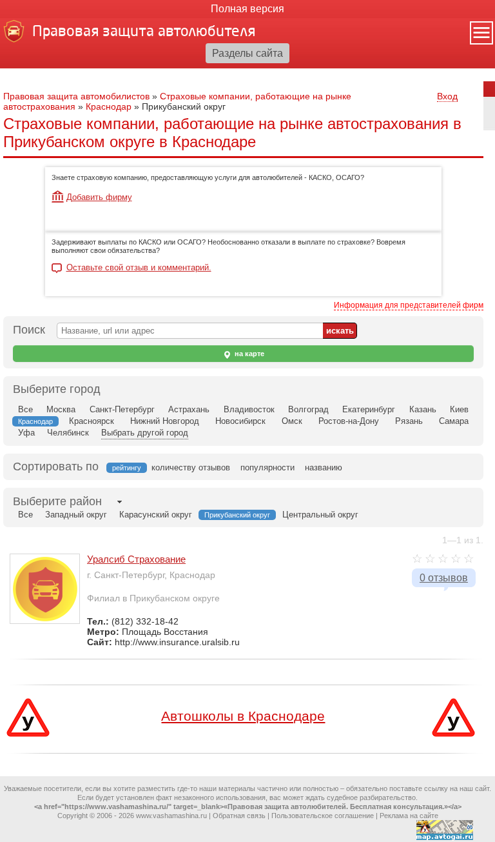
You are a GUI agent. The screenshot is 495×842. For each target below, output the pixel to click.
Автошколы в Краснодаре (243, 715)
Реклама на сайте (409, 815)
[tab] (57, 502)
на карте (248, 353)
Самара (454, 421)
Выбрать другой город (144, 432)
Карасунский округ (155, 514)
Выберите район (57, 501)
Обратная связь (239, 815)
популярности (267, 467)
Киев (459, 409)
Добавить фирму (99, 197)
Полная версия (247, 8)
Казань (422, 409)
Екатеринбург (368, 409)
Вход (447, 96)
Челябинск (68, 432)
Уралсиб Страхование (136, 559)
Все (25, 409)
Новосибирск (240, 421)
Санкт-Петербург (122, 409)
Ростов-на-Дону (348, 421)
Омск (292, 421)
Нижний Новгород (164, 421)
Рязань (409, 421)
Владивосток (249, 409)
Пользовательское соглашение (322, 815)
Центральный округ (320, 514)
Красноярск (91, 421)
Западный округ (76, 514)
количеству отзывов (190, 467)
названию (323, 467)
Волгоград (308, 409)
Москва (60, 409)
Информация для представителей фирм (408, 305)
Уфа (26, 432)
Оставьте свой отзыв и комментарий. (138, 267)
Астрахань (188, 409)
